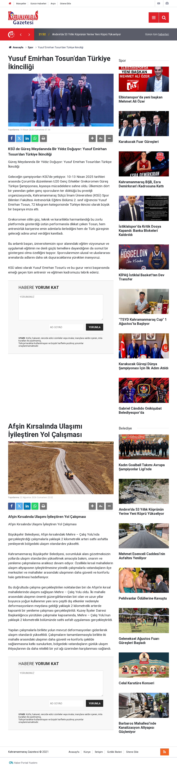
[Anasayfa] (10, 3)
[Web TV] (159, 3)
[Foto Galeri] (167, 3)
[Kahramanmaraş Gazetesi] (23, 17)
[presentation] (20, 34)
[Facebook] (11, 138)
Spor (30, 47)
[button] (92, 138)
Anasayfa (17, 47)
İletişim (99, 752)
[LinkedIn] (27, 138)
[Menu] (154, 17)
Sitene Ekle (65, 3)
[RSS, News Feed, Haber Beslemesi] (164, 751)
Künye (87, 752)
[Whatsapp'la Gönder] (34, 138)
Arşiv (53, 3)
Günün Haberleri (38, 3)
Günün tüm (157, 34)
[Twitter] (19, 138)
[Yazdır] (43, 138)
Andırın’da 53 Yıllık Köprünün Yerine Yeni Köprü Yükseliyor (86, 31)
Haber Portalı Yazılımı (25, 762)
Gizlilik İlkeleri (114, 752)
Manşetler (21, 3)
